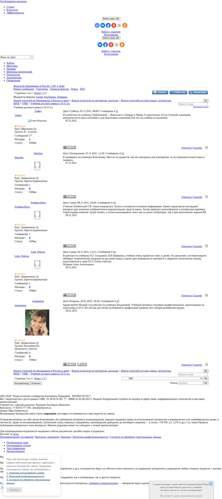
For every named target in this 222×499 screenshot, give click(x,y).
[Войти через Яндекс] (113, 25)
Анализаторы (14, 77)
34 (114, 251)
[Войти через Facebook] (108, 25)
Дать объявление (16, 448)
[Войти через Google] (119, 25)
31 (117, 111)
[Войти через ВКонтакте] (102, 25)
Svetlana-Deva (38, 202)
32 (122, 153)
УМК (25, 103)
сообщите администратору (103, 483)
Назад (37, 93)
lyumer (39, 97)
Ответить (186, 147)
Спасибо (197, 147)
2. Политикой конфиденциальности (25, 476)
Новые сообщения (23, 89)
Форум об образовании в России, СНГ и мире (39, 86)
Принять (14, 490)
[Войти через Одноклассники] (124, 25)
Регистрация (111, 34)
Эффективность (15, 12)
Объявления (13, 80)
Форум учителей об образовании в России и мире (41, 100)
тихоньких (38, 301)
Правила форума (59, 89)
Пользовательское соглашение (16, 437)
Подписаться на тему (201, 107)
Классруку (12, 9)
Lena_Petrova (38, 251)
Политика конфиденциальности (90, 437)
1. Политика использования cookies (25, 473)
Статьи (10, 7)
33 (114, 202)
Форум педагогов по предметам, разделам (95, 100)
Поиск (74, 89)
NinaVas (38, 153)
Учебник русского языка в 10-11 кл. (50, 103)
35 (118, 301)
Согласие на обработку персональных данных (135, 437)
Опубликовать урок (17, 442)
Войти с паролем (111, 31)
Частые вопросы (16, 451)
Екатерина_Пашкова (55, 97)
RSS (82, 89)
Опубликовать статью (19, 445)
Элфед (38, 111)
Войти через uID (111, 18)
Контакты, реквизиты (47, 437)
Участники (42, 89)
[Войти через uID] (97, 25)
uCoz (16, 434)
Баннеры (66, 437)
